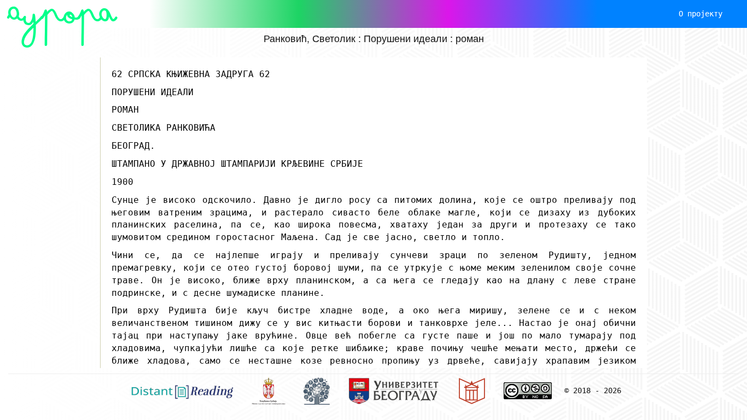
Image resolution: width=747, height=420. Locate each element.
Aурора (62, 13)
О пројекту (700, 13)
